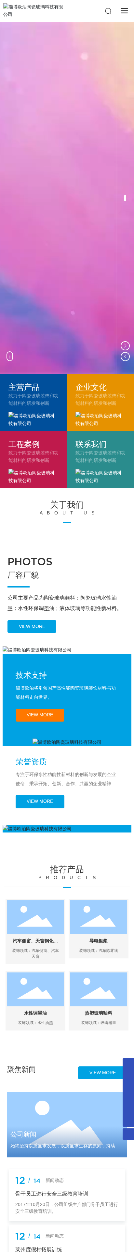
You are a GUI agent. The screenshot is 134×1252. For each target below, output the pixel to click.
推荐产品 (67, 869)
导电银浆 (98, 941)
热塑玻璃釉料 (98, 1013)
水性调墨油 (35, 1013)
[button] (125, 198)
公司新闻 (23, 1134)
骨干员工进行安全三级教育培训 (51, 1194)
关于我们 (67, 505)
